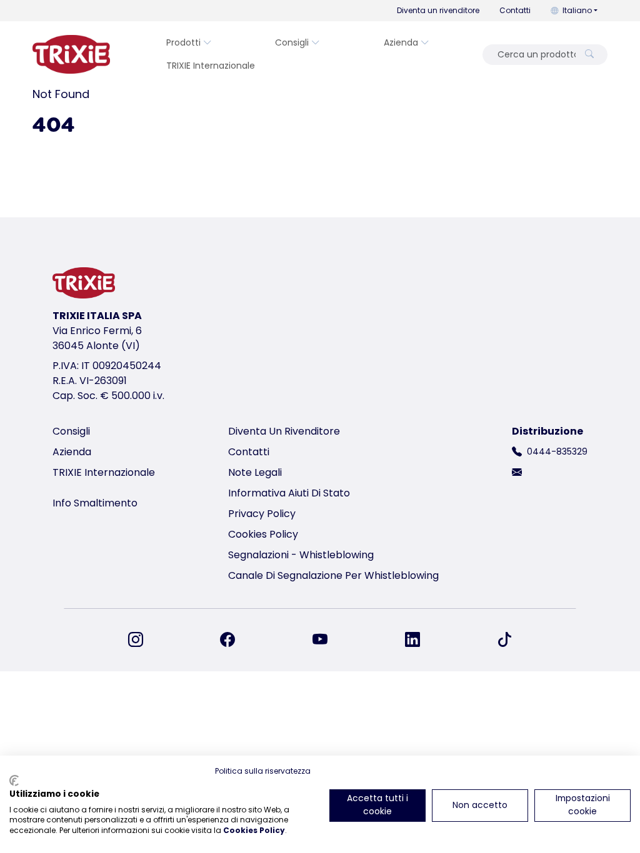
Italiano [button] (577, 10)
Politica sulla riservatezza (263, 771)
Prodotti (183, 42)
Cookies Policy (263, 534)
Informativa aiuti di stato (289, 493)
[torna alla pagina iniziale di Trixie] (71, 54)
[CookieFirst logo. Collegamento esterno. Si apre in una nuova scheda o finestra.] (14, 780)
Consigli (292, 42)
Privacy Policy (262, 513)
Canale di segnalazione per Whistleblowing (333, 575)
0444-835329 (557, 451)
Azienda (401, 42)
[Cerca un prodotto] (589, 54)
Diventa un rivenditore (438, 10)
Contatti (515, 10)
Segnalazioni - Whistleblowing (301, 555)
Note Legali (255, 472)
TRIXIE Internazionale (210, 65)
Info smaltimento (95, 503)
